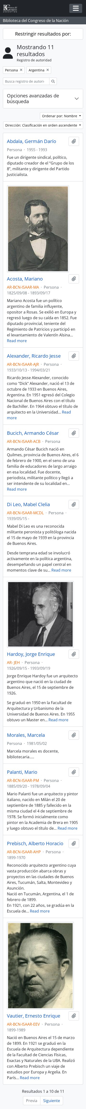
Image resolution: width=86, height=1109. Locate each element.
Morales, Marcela (26, 735)
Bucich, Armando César (33, 433)
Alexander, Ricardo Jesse (34, 356)
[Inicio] (12, 8)
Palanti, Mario (22, 772)
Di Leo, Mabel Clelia (28, 504)
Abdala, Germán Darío (31, 141)
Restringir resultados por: (43, 34)
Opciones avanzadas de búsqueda (33, 98)
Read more (17, 340)
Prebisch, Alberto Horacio (35, 843)
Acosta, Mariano (25, 279)
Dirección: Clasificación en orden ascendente (41, 125)
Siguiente (51, 1100)
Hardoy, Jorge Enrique (31, 654)
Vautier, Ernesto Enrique (33, 1016)
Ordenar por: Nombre (60, 116)
